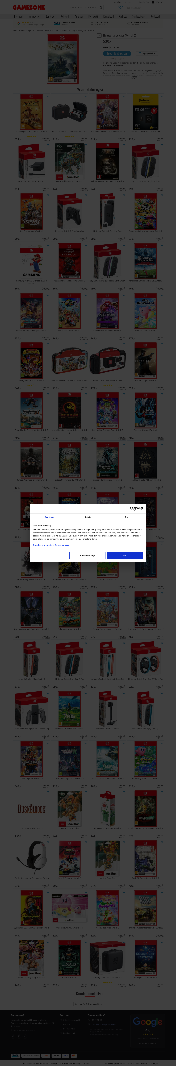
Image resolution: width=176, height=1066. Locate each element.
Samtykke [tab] (49, 517)
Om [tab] (126, 517)
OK (124, 555)
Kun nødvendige (87, 555)
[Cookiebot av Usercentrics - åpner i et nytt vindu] (132, 509)
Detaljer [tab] (88, 517)
